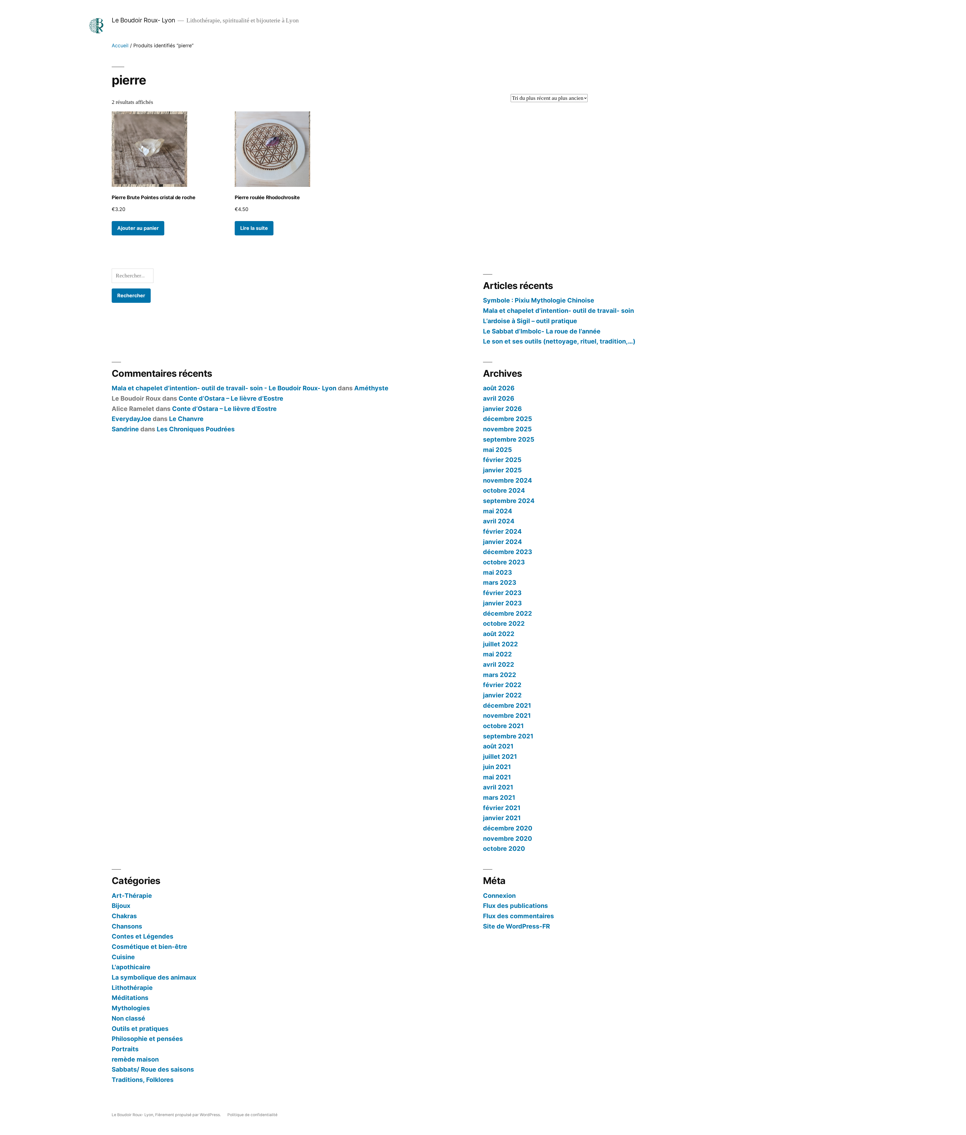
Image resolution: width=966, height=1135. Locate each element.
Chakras (124, 916)
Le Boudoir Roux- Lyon (143, 20)
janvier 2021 (502, 818)
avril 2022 (498, 664)
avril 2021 (498, 787)
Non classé (128, 1018)
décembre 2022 (507, 613)
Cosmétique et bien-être (149, 946)
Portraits (125, 1049)
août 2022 (498, 634)
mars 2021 (499, 797)
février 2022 (502, 685)
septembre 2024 (509, 501)
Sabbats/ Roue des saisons (153, 1069)
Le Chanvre (186, 419)
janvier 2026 (502, 408)
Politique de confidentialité (252, 1114)
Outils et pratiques (140, 1028)
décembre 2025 (507, 419)
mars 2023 (499, 582)
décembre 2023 (507, 552)
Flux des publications (515, 905)
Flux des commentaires (518, 916)
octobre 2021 (503, 726)
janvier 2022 (502, 695)
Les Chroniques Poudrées (196, 429)
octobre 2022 (504, 623)
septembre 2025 (508, 439)
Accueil (120, 46)
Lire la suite (254, 228)
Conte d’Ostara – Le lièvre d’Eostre (231, 398)
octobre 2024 (504, 490)
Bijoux (121, 905)
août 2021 (498, 746)
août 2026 (498, 388)
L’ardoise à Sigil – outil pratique (530, 321)
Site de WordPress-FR (516, 926)
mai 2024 (497, 511)
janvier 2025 (502, 470)
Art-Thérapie (132, 895)
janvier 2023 (502, 603)
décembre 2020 (507, 828)
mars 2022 (499, 675)
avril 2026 (498, 398)
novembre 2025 (507, 429)
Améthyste (371, 388)
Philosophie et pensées (147, 1038)
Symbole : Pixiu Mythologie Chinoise (538, 300)
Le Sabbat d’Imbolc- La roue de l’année (541, 331)
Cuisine (123, 957)
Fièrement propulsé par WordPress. (188, 1114)
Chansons (127, 926)
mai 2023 (497, 572)
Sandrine (125, 429)
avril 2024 (498, 521)
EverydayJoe (131, 419)
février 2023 (502, 593)
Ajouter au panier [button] (138, 228)
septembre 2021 (508, 736)
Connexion (499, 895)
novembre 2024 (507, 480)
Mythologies (131, 1008)
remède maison (135, 1059)
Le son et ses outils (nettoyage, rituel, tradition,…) (559, 341)
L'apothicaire (131, 967)
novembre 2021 (507, 715)
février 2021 (501, 808)
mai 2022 (497, 654)
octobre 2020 (504, 848)
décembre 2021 (507, 705)
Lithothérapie (132, 987)
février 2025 (502, 460)
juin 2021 (497, 767)
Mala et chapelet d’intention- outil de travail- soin (558, 310)
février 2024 (502, 531)
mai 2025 (497, 449)
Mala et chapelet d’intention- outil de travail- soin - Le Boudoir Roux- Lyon (224, 388)
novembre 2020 (507, 838)
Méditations (130, 997)
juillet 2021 (500, 756)
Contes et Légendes (142, 936)
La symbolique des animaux (154, 977)
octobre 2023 (504, 562)
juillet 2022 (500, 644)
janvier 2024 (502, 541)
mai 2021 (497, 777)
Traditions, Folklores (143, 1079)
